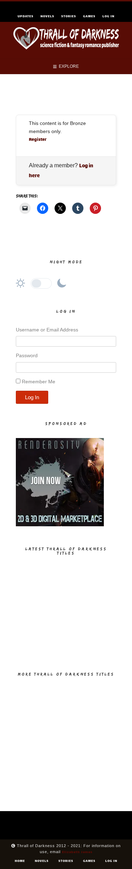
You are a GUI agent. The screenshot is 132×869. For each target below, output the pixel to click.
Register (37, 140)
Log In (108, 16)
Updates (25, 16)
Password (27, 355)
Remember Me (38, 381)
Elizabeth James (77, 852)
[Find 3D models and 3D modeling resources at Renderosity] (60, 525)
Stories (68, 16)
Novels (47, 16)
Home (20, 861)
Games (89, 16)
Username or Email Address (47, 329)
